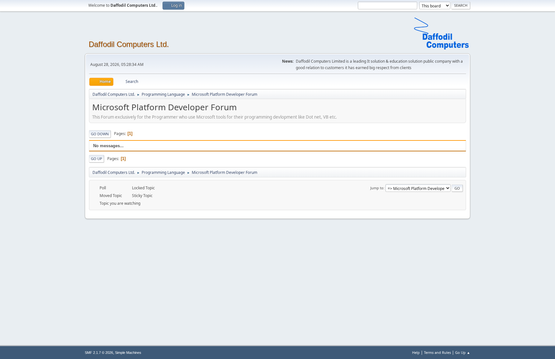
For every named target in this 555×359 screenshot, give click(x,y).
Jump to (376, 187)
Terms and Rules (437, 352)
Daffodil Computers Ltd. (129, 44)
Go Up (96, 158)
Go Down (100, 133)
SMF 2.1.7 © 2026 (99, 353)
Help (416, 352)
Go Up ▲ (462, 352)
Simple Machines (128, 353)
